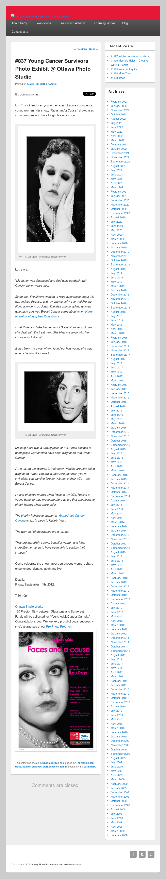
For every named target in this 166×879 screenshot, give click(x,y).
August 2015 (118, 449)
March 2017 (118, 380)
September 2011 (120, 651)
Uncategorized (50, 763)
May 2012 (116, 616)
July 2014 (116, 505)
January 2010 (119, 736)
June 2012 (117, 612)
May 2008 (116, 822)
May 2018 (116, 324)
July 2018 (116, 316)
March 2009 (118, 779)
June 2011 (117, 663)
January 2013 (119, 582)
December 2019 (120, 251)
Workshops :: (45, 23)
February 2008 (119, 835)
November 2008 (120, 796)
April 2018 (116, 329)
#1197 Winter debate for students (130, 56)
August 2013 (118, 552)
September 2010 (120, 702)
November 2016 (120, 397)
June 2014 (117, 509)
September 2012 (120, 599)
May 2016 (116, 419)
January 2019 (119, 290)
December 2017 (120, 346)
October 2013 (119, 543)
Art (75, 763)
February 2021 (119, 191)
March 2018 (118, 333)
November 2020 (120, 204)
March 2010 (118, 728)
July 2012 (116, 607)
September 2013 (120, 548)
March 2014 (118, 522)
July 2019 (116, 273)
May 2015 (116, 462)
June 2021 (117, 174)
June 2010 (117, 715)
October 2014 (119, 492)
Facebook (133, 854)
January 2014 (119, 530)
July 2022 (116, 123)
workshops (49, 766)
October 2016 (119, 402)
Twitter (142, 854)
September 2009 (120, 754)
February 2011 (119, 681)
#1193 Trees (118, 78)
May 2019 (116, 282)
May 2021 (116, 179)
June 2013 (117, 560)
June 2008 (117, 818)
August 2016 (118, 406)
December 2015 (120, 432)
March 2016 (118, 423)
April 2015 (116, 466)
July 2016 (116, 410)
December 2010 (120, 689)
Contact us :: (20, 31)
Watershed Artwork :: (74, 23)
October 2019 (119, 260)
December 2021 (120, 153)
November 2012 (120, 590)
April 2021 (116, 183)
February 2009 (119, 784)
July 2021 (116, 170)
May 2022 (116, 131)
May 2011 (116, 668)
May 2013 (116, 565)
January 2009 (119, 788)
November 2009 (120, 745)
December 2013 (120, 535)
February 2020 (119, 243)
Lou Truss (21, 105)
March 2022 (118, 140)
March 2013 (118, 573)
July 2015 (116, 453)
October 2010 (119, 698)
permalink (89, 766)
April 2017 (116, 376)
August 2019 (118, 269)
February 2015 (119, 475)
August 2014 (118, 500)
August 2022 (118, 118)
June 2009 (117, 766)
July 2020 (116, 221)
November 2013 (120, 539)
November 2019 (120, 256)
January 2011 (119, 685)
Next (93, 49)
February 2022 (119, 144)
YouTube (151, 854)
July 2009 (116, 762)
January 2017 (119, 389)
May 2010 (116, 719)
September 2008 (120, 805)
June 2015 (117, 457)
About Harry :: (21, 23)
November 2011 (120, 642)
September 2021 (120, 161)
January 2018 (119, 342)
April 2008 (116, 826)
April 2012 (116, 620)
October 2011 (119, 646)
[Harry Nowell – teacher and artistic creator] (40, 16)
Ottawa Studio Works (29, 606)
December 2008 (120, 792)
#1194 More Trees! (122, 73)
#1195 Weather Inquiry (124, 69)
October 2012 (119, 595)
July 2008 (116, 813)
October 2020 (119, 209)
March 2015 (118, 470)
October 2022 (119, 114)
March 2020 (118, 239)
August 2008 (118, 809)
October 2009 (119, 749)
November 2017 (120, 350)
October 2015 (119, 440)
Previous (80, 49)
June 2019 (117, 277)
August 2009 (118, 758)
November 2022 (120, 110)
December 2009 (120, 741)
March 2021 (118, 187)
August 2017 (118, 359)
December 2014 (120, 483)
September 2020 (120, 213)
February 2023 (119, 101)
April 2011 (116, 672)
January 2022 (119, 148)
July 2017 (116, 363)
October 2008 (119, 801)
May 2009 (116, 771)
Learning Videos (104, 23)
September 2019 (120, 264)
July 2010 (116, 710)
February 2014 (119, 526)
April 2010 (116, 723)
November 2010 (120, 693)
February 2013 (119, 578)
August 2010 (118, 706)
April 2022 (116, 136)
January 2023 (119, 106)
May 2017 (116, 372)
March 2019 (118, 286)
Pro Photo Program (59, 626)
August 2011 (118, 655)
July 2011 (116, 659)
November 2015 (120, 436)
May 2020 (116, 230)
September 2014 (120, 496)
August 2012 (118, 603)
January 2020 (119, 247)
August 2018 (118, 312)
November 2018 (120, 299)
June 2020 (117, 226)
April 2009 (116, 775)
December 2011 (120, 638)
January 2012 (119, 633)
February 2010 (119, 732)
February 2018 (119, 337)
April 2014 (116, 518)
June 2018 (117, 320)
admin (52, 84)
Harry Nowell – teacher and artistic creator (56, 864)
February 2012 (119, 629)
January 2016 (119, 427)
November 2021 (120, 157)
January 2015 (119, 479)
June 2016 (117, 415)
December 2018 (120, 294)
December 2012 (120, 586)
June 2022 (117, 127)
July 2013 (116, 556)
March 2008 (118, 831)
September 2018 (120, 307)
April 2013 (116, 569)
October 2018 (119, 303)
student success (32, 766)
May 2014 (116, 513)
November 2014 (120, 487)
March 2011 (118, 676)
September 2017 (120, 354)
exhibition (83, 763)
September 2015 (120, 445)
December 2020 (120, 200)
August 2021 (118, 166)
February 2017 (119, 384)
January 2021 (119, 196)
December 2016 (120, 393)
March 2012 (118, 625)
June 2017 (117, 367)
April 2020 (116, 234)
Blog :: (126, 23)
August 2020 (118, 217)
